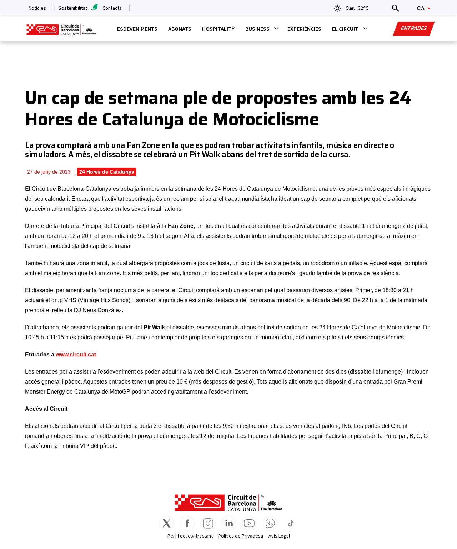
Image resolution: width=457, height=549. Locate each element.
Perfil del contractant (190, 536)
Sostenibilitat (73, 8)
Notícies (37, 8)
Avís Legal (279, 536)
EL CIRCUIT (345, 29)
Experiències (304, 29)
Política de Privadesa (240, 536)
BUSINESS (257, 29)
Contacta (112, 8)
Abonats (179, 29)
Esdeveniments (137, 29)
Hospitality (218, 29)
